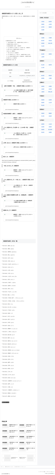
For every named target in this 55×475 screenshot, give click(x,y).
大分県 (50, 124)
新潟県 (42, 54)
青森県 (42, 24)
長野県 (50, 54)
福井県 (50, 64)
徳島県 (42, 113)
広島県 (50, 99)
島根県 (42, 102)
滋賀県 (42, 86)
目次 (17, 38)
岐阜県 (42, 75)
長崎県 (42, 129)
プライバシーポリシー (50, 471)
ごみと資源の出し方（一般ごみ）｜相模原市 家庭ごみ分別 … (19, 54)
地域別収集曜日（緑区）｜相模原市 (14, 45)
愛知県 (50, 75)
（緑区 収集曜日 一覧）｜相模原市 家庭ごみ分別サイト (18, 42)
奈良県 (50, 89)
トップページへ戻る (42, 471)
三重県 (50, 78)
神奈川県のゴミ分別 (6, 402)
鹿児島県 (50, 129)
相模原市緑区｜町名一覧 (11, 59)
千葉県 (50, 37)
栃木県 (42, 40)
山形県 (50, 24)
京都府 (42, 89)
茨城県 (42, 37)
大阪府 (42, 91)
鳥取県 (42, 99)
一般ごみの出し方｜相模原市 (13, 52)
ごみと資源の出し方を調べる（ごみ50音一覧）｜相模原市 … (19, 47)
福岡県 (42, 124)
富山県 (42, 64)
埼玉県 (42, 46)
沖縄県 (50, 132)
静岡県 (42, 78)
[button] (53, 12)
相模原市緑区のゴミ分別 (11, 40)
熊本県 (42, 132)
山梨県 (42, 56)
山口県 (50, 102)
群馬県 (42, 43)
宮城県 (42, 29)
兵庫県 (50, 86)
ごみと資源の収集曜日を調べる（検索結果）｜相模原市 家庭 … (19, 56)
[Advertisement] (19, 27)
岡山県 (42, 105)
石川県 (42, 67)
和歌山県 (50, 91)
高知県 (50, 116)
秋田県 (50, 21)
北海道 (42, 21)
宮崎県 (50, 126)
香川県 (42, 116)
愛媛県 (50, 113)
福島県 (50, 27)
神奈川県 (50, 43)
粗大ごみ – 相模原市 (11, 51)
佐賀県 (42, 126)
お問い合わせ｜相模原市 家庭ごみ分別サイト (16, 49)
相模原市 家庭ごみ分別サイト (13, 44)
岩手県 (42, 27)
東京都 (50, 40)
